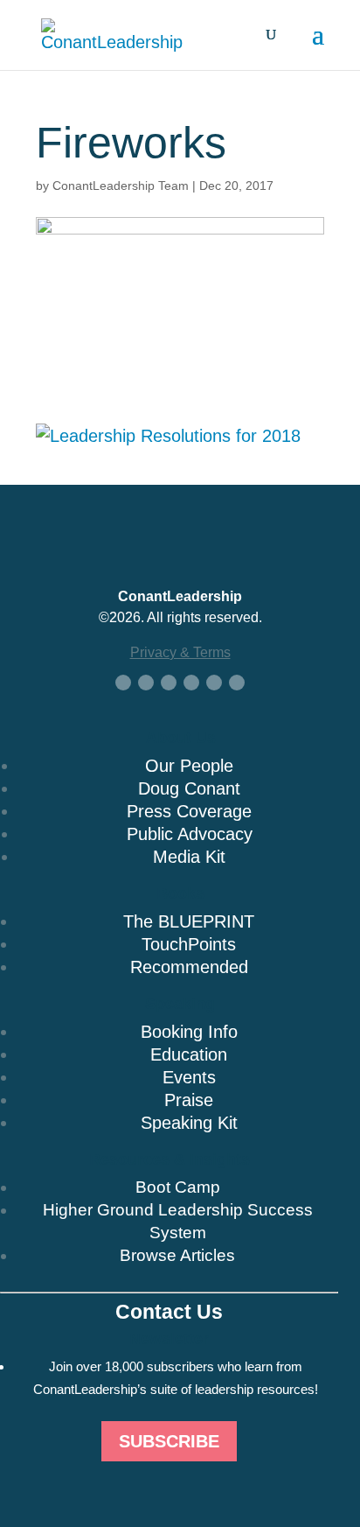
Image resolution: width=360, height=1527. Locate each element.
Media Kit (189, 856)
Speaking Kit (189, 1122)
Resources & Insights (169, 1159)
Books (180, 893)
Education (188, 1054)
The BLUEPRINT (188, 921)
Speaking (180, 1003)
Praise (188, 1100)
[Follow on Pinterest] (237, 682)
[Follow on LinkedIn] (169, 682)
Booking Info (189, 1031)
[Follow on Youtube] (191, 682)
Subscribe (169, 1441)
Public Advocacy (190, 834)
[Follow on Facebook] (123, 682)
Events (189, 1077)
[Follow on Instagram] (214, 682)
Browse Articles (177, 1255)
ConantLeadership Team (120, 186)
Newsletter (169, 1339)
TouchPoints (189, 944)
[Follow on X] (146, 682)
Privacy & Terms (180, 652)
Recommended (189, 967)
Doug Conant (189, 788)
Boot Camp (177, 1187)
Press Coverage (189, 811)
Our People (189, 765)
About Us (181, 737)
